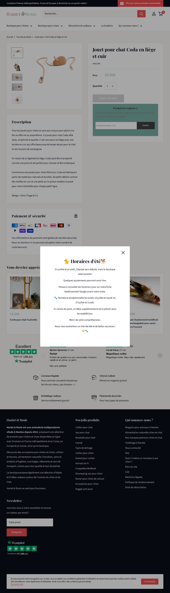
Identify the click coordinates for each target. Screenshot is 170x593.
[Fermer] (123, 252)
